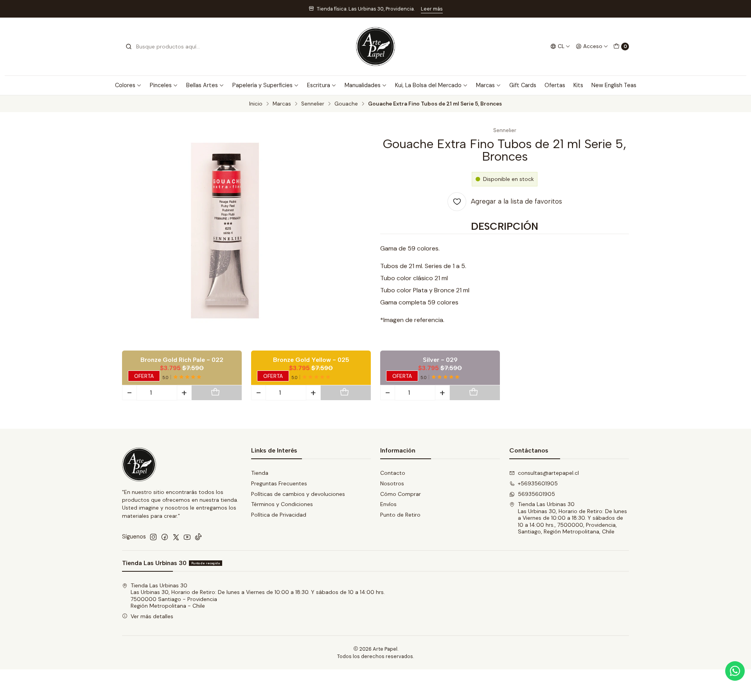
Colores (125, 85)
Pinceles (161, 85)
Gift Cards (522, 85)
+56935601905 (538, 483)
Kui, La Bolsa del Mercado (428, 85)
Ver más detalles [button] (152, 616)
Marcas (485, 85)
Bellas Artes (202, 85)
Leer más (432, 8)
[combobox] (165, 46)
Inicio (255, 104)
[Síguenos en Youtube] (187, 537)
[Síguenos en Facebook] (165, 537)
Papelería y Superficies (262, 85)
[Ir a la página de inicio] (375, 46)
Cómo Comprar (400, 493)
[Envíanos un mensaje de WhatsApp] (735, 671)
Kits (578, 85)
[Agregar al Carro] (215, 392)
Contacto (392, 472)
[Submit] (128, 46)
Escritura (318, 85)
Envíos (388, 504)
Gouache (346, 104)
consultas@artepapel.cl (548, 472)
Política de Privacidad (278, 514)
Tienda (259, 472)
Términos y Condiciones (282, 504)
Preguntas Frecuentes (279, 483)
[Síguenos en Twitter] (176, 537)
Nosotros (392, 483)
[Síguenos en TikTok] (198, 537)
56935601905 (536, 493)
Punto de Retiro (400, 514)
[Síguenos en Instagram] (153, 537)
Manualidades (363, 85)
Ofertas (554, 85)
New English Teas (613, 85)
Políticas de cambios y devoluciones (298, 493)
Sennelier (312, 104)
